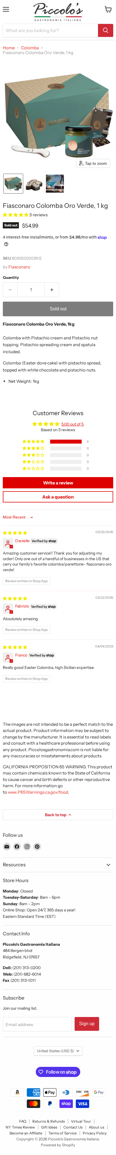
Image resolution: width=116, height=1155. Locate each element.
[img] (15, 532)
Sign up (87, 1023)
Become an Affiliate (26, 1133)
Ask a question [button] (58, 497)
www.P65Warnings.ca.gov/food (38, 792)
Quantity (11, 277)
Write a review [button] (58, 483)
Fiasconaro (19, 267)
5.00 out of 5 (72, 424)
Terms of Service (62, 1133)
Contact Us (72, 1127)
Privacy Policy (95, 1133)
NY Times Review (20, 1127)
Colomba (30, 47)
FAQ (22, 1121)
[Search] (105, 30)
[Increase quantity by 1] (52, 289)
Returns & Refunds (48, 1121)
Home (9, 47)
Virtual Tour (81, 1121)
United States (55, 1051)
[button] (13, 183)
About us (96, 1127)
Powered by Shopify (58, 1145)
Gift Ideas (49, 1127)
